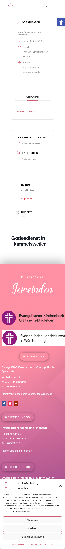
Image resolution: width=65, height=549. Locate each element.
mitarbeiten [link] (34, 356)
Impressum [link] (49, 544)
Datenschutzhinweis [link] (35, 544)
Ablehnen (32, 528)
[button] (60, 485)
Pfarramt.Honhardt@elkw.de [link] (17, 450)
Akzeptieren (32, 520)
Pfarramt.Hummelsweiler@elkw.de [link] (35, 54)
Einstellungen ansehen (32, 536)
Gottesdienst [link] (30, 159)
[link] (61, 22)
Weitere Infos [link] (17, 417)
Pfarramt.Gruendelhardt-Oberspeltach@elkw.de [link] (27, 394)
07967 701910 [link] (37, 41)
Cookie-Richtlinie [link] (18, 544)
